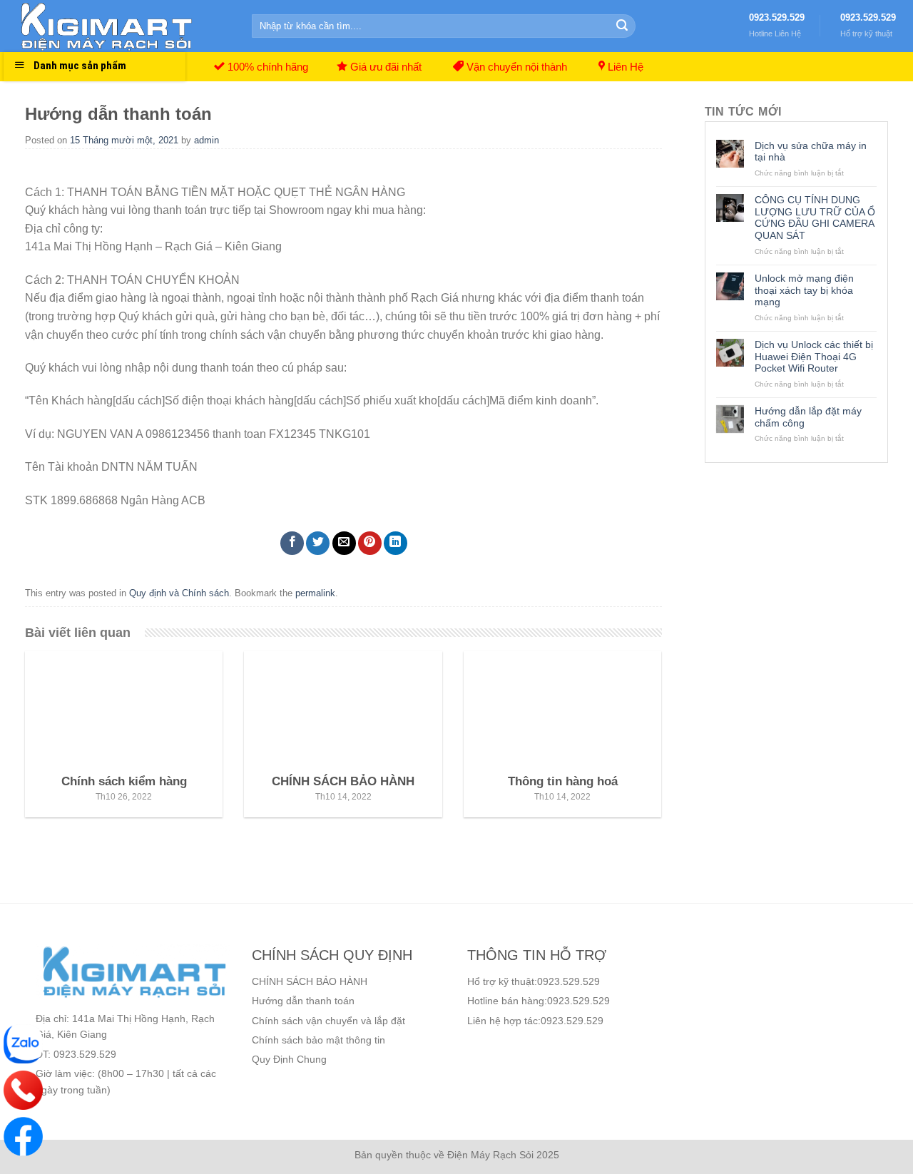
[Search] (622, 26)
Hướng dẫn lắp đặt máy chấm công (808, 417)
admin (206, 140)
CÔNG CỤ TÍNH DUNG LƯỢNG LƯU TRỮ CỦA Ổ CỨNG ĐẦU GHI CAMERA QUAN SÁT (815, 217)
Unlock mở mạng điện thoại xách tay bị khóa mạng (804, 290)
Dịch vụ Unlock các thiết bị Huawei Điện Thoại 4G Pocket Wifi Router (814, 356)
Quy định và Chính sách (179, 593)
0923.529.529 (777, 17)
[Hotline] (23, 1090)
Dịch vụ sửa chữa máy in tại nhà (811, 151)
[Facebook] (23, 1136)
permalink (315, 593)
